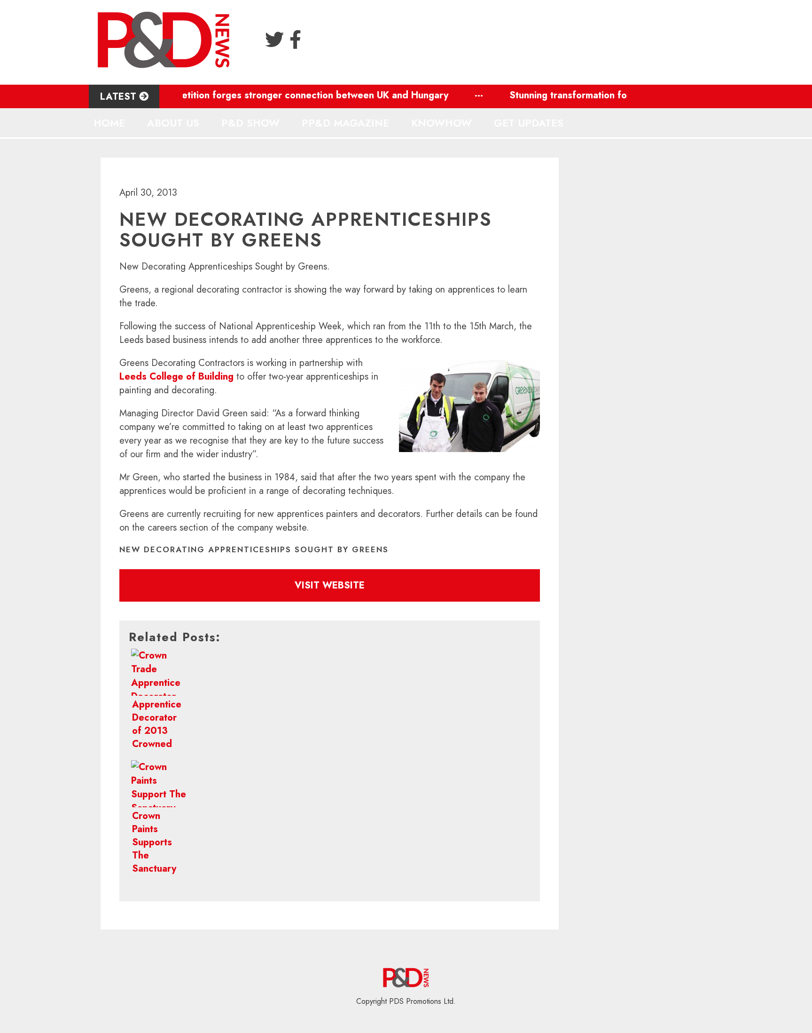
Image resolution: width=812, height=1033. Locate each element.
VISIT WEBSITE (330, 585)
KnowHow (441, 122)
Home (109, 122)
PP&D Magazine (345, 122)
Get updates (528, 122)
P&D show (250, 122)
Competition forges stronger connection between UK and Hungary (284, 95)
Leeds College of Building (177, 376)
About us (173, 122)
